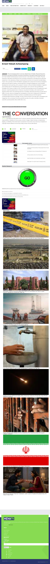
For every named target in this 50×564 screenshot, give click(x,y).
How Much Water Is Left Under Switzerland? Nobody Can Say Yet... (21, 368)
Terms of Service (6, 530)
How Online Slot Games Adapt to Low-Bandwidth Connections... (12, 193)
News (7, 5)
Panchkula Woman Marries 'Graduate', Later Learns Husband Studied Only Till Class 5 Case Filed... (24, 494)
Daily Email (10, 554)
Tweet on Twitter (24, 68)
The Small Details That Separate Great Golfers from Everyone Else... (12, 196)
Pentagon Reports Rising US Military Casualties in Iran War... (19, 270)
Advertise (5, 534)
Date (4, 68)
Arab (15, 13)
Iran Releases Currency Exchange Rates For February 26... (37, 151)
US (5, 13)
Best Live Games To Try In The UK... (7, 191)
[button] (29, 3)
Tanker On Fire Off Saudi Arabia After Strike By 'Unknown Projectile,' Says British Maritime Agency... (25, 396)
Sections (42, 5)
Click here (11, 524)
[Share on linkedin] (33, 68)
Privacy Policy (6, 531)
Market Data (23, 5)
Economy (34, 13)
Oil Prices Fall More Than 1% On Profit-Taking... (35, 154)
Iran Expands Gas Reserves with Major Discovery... (16, 466)
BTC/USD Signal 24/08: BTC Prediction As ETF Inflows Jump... (37, 144)
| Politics (28, 13)
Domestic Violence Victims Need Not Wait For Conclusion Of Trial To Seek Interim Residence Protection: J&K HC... (23, 292)
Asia (19, 13)
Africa (23, 13)
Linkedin (9, 555)
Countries (36, 5)
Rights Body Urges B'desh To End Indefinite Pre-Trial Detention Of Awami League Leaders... (23, 433)
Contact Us (6, 533)
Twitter (9, 551)
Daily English (6, 540)
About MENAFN (6, 536)
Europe (10, 13)
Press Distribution (14, 5)
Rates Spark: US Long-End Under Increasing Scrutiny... (36, 161)
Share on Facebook (17, 68)
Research (30, 5)
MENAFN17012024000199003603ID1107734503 (14, 106)
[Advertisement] (20, 9)
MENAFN (4, 73)
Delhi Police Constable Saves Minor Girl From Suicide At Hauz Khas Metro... (23, 238)
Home (3, 5)
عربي (26, 3)
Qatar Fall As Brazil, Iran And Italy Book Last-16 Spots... (36, 158)
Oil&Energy (41, 13)
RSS (9, 557)
